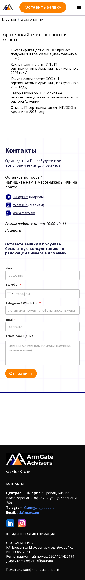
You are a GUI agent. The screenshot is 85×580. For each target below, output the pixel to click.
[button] (79, 7)
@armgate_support (39, 507)
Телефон (13, 284)
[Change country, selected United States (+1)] (9, 293)
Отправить (21, 373)
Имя (8, 268)
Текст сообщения (19, 336)
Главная (9, 19)
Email (10, 319)
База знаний (32, 19)
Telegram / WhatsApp (23, 303)
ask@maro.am (28, 512)
